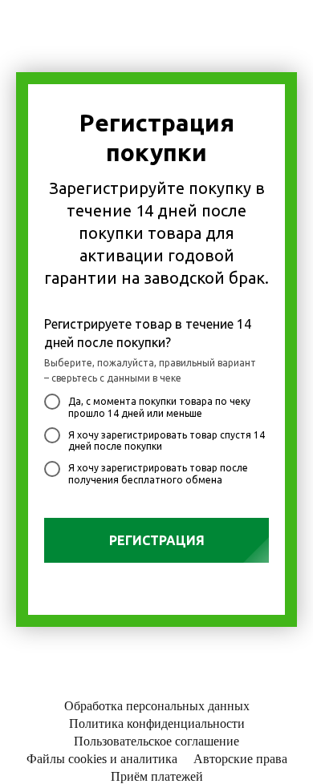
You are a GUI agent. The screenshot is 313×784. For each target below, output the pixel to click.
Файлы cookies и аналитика (101, 759)
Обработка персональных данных (157, 706)
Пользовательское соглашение (156, 741)
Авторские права (240, 759)
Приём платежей (157, 776)
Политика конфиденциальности (157, 723)
